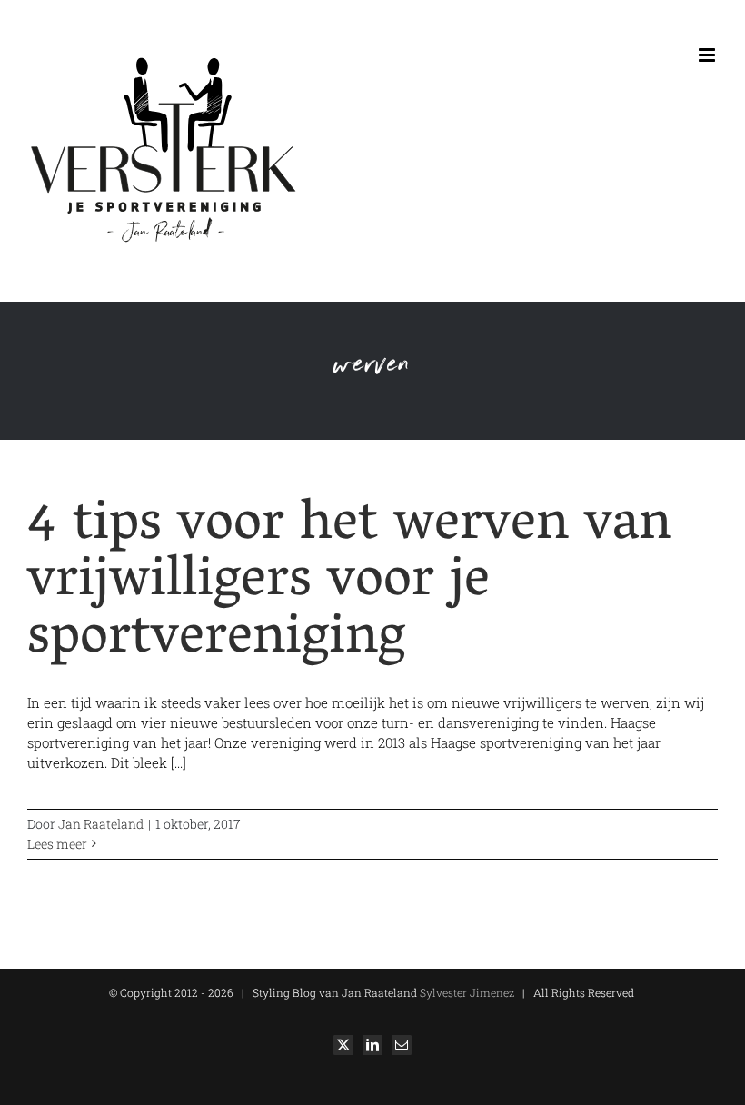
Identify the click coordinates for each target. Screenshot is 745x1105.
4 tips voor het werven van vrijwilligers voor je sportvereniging (349, 583)
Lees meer (57, 843)
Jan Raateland (101, 823)
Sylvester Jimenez (465, 992)
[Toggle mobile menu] (708, 55)
